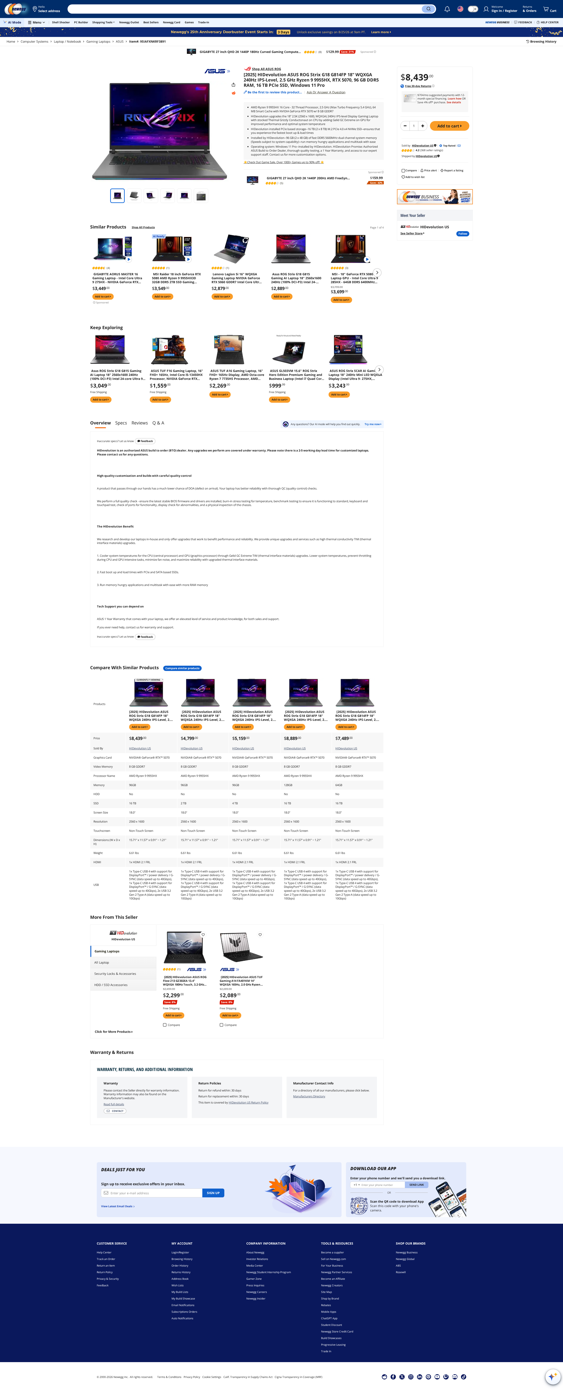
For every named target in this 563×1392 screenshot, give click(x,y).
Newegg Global (405, 1259)
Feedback (146, 441)
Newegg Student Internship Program (268, 1272)
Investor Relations (257, 1259)
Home (11, 41)
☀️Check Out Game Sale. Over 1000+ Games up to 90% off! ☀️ (284, 162)
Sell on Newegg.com (333, 1259)
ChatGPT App (329, 1318)
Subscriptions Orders (184, 1312)
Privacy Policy (192, 1377)
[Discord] (454, 1377)
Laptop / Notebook (67, 41)
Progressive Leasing (333, 1345)
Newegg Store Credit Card (337, 1331)
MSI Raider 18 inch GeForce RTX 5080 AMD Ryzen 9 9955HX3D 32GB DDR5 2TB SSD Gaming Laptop (176, 278)
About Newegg (255, 1252)
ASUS (120, 41)
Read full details (114, 1104)
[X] (402, 1377)
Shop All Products (143, 227)
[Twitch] (446, 1377)
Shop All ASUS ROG (266, 69)
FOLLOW (463, 234)
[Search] (428, 9)
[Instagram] (411, 1377)
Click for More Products (113, 1032)
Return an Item (106, 1265)
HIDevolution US (140, 748)
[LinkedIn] (419, 1377)
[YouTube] (437, 1377)
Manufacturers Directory (309, 1096)
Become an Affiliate (333, 1279)
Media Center (254, 1265)
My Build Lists (180, 1292)
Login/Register (180, 1252)
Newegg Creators (332, 1285)
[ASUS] (217, 71)
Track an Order (106, 1259)
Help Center (104, 1252)
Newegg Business (407, 1252)
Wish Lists (178, 1285)
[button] (46, 9)
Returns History (181, 1272)
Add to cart (448, 126)
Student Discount (331, 1325)
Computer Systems (34, 41)
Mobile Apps (328, 1312)
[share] (233, 85)
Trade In (326, 1351)
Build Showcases (331, 1338)
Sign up (213, 1193)
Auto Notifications (182, 1318)
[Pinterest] (428, 1377)
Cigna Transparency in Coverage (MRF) (298, 1377)
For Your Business (332, 1265)
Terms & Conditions (169, 1377)
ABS (398, 1265)
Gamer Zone (254, 1279)
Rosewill (401, 1272)
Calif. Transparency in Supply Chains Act (247, 1377)
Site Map (326, 1292)
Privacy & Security (108, 1279)
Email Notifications (183, 1305)
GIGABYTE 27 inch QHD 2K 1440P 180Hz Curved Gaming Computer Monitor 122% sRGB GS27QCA (249, 52)
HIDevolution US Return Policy (249, 1102)
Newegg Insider (255, 1298)
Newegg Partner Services (336, 1272)
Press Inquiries (255, 1285)
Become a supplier (332, 1252)
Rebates (326, 1305)
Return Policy (105, 1272)
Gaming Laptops (98, 41)
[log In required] (203, 934)
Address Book (180, 1279)
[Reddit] (234, 93)
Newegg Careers (256, 1292)
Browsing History (182, 1259)
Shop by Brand (330, 1298)
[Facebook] (393, 1377)
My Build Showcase (183, 1298)
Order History (180, 1265)
